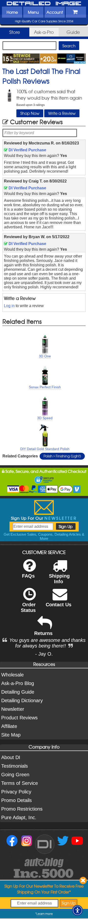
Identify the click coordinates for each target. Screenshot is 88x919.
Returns (43, 633)
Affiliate (9, 726)
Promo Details (16, 800)
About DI (10, 757)
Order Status (28, 607)
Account (54, 12)
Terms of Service (19, 783)
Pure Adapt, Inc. (18, 817)
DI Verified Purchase (27, 150)
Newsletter (12, 709)
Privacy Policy (16, 791)
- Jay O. (44, 654)
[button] (77, 910)
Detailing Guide (17, 692)
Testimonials (14, 766)
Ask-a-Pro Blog (17, 683)
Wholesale (12, 674)
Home (12, 12)
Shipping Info (59, 578)
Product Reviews (19, 717)
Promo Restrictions (22, 809)
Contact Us (58, 604)
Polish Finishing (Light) (62, 455)
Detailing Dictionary (22, 700)
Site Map (11, 735)
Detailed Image (44, 3)
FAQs (28, 576)
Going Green (15, 774)
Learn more (44, 913)
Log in (9, 306)
